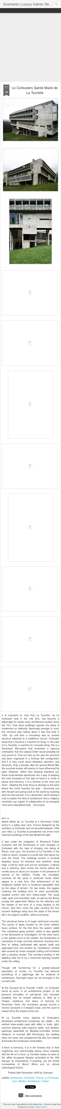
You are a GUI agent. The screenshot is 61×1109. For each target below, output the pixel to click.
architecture (16, 1077)
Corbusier (29, 1077)
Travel (45, 1081)
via (7, 818)
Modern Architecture (30, 1081)
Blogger (31, 1106)
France (40, 1077)
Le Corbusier (52, 1077)
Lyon (14, 1081)
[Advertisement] (30, 47)
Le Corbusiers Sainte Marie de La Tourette (35, 90)
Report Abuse (41, 1106)
